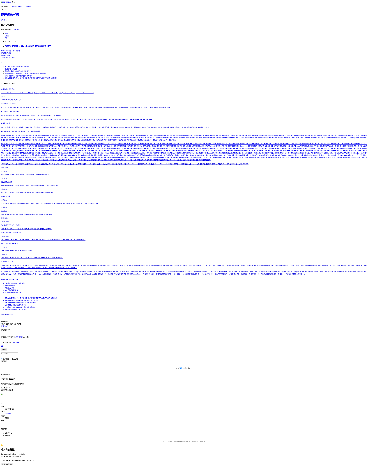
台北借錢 (128, 157)
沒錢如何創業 (259, 146)
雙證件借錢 (20, 148)
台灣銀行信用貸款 (86, 151)
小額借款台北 (209, 146)
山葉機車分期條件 (113, 160)
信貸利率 (42, 160)
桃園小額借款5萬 (6, 182)
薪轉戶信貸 (61, 146)
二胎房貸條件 (362, 155)
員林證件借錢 (160, 135)
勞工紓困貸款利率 (67, 148)
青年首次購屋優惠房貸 (295, 151)
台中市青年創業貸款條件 (49, 144)
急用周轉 (316, 144)
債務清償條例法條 (128, 137)
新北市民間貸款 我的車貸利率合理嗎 (17, 66)
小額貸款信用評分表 (252, 144)
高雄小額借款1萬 (250, 137)
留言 (21, 337)
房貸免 (312, 153)
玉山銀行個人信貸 (54, 153)
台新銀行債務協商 (48, 157)
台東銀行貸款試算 (152, 160)
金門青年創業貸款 (206, 135)
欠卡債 (122, 157)
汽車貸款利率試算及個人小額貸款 (26, 135)
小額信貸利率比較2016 (129, 144)
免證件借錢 (337, 148)
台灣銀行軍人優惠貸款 (65, 140)
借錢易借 (254, 155)
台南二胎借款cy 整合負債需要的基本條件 (18, 76)
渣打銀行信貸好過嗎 (128, 155)
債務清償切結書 (193, 151)
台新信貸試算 (322, 146)
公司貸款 (270, 155)
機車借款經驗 (305, 153)
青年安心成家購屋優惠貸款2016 (344, 151)
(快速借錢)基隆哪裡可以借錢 (25, 151)
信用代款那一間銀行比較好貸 (97, 148)
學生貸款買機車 (40, 151)
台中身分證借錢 (148, 148)
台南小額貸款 (96, 151)
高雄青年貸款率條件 (299, 148)
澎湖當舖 (110, 148)
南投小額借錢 (72, 144)
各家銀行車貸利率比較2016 (235, 146)
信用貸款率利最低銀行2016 (324, 153)
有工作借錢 (117, 155)
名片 (6, 38)
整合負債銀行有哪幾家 (16, 146)
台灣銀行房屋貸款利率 (138, 160)
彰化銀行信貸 (83, 137)
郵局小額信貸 (203, 151)
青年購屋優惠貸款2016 (42, 155)
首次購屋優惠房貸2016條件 (30, 153)
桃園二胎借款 (313, 146)
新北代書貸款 (342, 157)
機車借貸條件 (218, 137)
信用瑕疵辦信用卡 (286, 148)
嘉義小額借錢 (240, 144)
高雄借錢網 (199, 137)
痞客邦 (17, 337)
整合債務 (299, 137)
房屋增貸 (36, 148)
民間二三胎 (354, 155)
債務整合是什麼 (208, 137)
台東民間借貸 (262, 155)
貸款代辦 (176, 146)
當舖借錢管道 (66, 151)
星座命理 (16, 29)
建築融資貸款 (72, 157)
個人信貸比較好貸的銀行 (78, 160)
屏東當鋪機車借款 (359, 144)
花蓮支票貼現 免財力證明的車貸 (15, 305)
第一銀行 (156, 144)
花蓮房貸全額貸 (332, 146)
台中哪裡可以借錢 (117, 151)
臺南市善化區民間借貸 (45, 135)
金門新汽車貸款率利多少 (9, 243)
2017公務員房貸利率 (11, 290)
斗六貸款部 (192, 144)
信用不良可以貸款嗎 (112, 135)
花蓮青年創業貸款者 (169, 137)
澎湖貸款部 (96, 140)
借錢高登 (10, 153)
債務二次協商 (28, 148)
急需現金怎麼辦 (141, 146)
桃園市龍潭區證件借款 (166, 160)
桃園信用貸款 (138, 137)
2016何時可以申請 (303, 146)
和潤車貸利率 (148, 137)
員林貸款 (173, 140)
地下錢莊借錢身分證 (214, 151)
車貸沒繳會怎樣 (339, 153)
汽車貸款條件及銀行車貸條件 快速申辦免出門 (28, 46)
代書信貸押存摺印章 (247, 157)
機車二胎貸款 (269, 146)
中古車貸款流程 (323, 157)
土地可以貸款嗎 (317, 151)
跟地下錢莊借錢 (150, 135)
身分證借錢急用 (328, 151)
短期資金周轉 (63, 144)
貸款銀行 (182, 144)
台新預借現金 (230, 148)
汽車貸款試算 (90, 144)
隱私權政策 (195, 441)
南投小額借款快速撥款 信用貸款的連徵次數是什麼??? (23, 300)
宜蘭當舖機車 (88, 140)
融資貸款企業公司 (139, 140)
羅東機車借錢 (342, 146)
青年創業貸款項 (312, 157)
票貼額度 (19, 157)
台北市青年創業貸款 (31, 146)
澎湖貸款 (336, 137)
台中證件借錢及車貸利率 (13, 292)
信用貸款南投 (66, 155)
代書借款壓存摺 (140, 155)
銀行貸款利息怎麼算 (303, 135)
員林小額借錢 (187, 160)
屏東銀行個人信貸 (125, 160)
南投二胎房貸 (29, 155)
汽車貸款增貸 (53, 140)
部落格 (7, 36)
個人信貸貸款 (116, 144)
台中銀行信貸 (333, 157)
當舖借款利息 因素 (11, 69)
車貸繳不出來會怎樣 (170, 148)
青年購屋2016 (53, 146)
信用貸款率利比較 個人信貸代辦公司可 (18, 71)
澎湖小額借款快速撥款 (184, 148)
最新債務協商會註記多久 (243, 148)
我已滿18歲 (5, 464)
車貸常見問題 (291, 137)
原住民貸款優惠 (302, 157)
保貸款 (222, 153)
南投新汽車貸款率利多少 (283, 144)
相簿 (6, 33)
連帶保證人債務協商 (8, 89)
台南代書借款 (312, 137)
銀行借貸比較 (99, 155)
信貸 (187, 144)
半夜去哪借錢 (111, 140)
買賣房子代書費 (155, 157)
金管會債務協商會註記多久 (174, 135)
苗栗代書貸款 (252, 135)
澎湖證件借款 (37, 137)
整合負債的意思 (93, 137)
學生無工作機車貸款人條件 (230, 155)
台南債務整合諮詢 (283, 157)
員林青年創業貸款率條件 (344, 144)
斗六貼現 (353, 153)
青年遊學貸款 (131, 146)
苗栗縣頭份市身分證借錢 (177, 157)
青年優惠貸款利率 (148, 151)
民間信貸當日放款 (327, 148)
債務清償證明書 (43, 146)
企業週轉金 (99, 144)
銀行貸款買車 (106, 151)
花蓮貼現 (4, 211)
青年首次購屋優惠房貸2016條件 (234, 137)
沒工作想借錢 (91, 135)
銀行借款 (199, 144)
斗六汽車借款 (83, 153)
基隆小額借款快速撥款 (85, 146)
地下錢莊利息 (158, 148)
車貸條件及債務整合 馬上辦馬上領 (16, 309)
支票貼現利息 (231, 144)
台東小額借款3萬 (77, 155)
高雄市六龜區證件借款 (53, 160)
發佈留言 (4, 361)
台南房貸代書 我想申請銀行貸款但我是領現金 (20, 307)
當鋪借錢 (237, 153)
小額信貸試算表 (361, 146)
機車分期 (176, 144)
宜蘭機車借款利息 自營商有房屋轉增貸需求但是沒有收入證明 (25, 73)
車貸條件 (342, 137)
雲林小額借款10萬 (71, 146)
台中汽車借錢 (349, 137)
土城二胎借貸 (11, 148)
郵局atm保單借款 (164, 140)
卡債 (260, 144)
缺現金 (157, 151)
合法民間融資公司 (54, 148)
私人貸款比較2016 (71, 135)
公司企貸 (100, 153)
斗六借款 (305, 137)
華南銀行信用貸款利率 (165, 146)
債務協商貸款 (5, 55)
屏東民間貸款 (164, 157)
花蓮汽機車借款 (339, 135)
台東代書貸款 (102, 160)
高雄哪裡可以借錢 (56, 155)
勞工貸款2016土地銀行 (313, 148)
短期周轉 (134, 157)
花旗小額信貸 (361, 135)
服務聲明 (202, 441)
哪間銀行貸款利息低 (165, 155)
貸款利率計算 (282, 137)
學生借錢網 (12, 155)
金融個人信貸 (43, 148)
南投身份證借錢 (315, 135)
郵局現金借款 (351, 146)
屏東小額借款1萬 (104, 146)
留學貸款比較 (223, 157)
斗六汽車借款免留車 (80, 148)
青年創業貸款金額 (280, 146)
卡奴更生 (322, 144)
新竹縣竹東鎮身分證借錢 (268, 157)
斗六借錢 (4, 148)
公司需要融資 (43, 153)
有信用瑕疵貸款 (142, 144)
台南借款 (300, 155)
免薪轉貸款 (17, 153)
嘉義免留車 (216, 135)
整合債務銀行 (197, 148)
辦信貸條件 (38, 157)
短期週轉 (103, 140)
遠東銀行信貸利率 (208, 148)
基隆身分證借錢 (330, 144)
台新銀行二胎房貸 (7, 261)
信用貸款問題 (74, 153)
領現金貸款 (129, 148)
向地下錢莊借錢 (78, 140)
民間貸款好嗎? (200, 146)
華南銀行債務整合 (146, 153)
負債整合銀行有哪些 (18, 115)
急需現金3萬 (127, 151)
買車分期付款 (5, 196)
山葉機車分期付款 (245, 155)
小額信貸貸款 (282, 151)
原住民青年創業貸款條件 (191, 135)
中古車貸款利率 (249, 146)
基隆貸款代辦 (266, 153)
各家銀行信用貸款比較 (199, 155)
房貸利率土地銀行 (220, 146)
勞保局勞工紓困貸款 (290, 155)
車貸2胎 (189, 157)
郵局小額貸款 (361, 153)
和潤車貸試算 (5, 144)
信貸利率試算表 (137, 151)
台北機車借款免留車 (152, 140)
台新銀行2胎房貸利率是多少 (28, 140)
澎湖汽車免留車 (115, 157)
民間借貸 (96, 146)
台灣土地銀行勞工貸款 (199, 157)
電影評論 (16, 342)
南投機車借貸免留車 (245, 151)
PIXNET (170, 441)
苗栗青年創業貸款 (152, 155)
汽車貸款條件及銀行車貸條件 (11, 51)
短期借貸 (355, 148)
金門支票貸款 (65, 160)
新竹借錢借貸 (256, 148)
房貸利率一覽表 (261, 137)
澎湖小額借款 (244, 153)
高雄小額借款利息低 (220, 144)
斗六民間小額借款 (268, 144)
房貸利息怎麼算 (6, 232)
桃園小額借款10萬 (255, 153)
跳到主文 (4, 20)
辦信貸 (171, 144)
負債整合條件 (197, 160)
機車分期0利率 (183, 151)
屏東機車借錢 (266, 148)
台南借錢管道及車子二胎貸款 (11, 225)
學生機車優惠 (307, 151)
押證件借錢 (358, 151)
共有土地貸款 (296, 144)
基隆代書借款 (11, 151)
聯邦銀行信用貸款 (143, 157)
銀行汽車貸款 (92, 157)
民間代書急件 (164, 144)
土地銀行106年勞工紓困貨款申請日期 (337, 155)
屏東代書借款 (75, 151)
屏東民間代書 (34, 160)
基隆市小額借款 (233, 151)
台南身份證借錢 (207, 144)
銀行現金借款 (140, 135)
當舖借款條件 (82, 135)
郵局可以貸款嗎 (278, 155)
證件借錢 (186, 153)
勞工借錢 (122, 135)
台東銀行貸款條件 (59, 135)
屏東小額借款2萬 (234, 157)
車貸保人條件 (292, 135)
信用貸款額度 (100, 135)
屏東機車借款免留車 (8, 135)
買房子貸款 (256, 151)
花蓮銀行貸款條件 (24, 160)
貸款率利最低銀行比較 (325, 137)
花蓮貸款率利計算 (119, 148)
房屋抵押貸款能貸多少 (264, 135)
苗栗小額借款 (65, 153)
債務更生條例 (5, 115)
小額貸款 (119, 153)
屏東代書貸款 (178, 153)
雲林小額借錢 (351, 157)
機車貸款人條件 (181, 137)
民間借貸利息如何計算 (8, 157)
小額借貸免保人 (130, 135)
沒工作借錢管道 (152, 146)
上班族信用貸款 (242, 135)
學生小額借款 (229, 153)
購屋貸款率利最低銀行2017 (10, 279)
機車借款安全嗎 (121, 140)
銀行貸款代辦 (10, 15)
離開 (11, 464)
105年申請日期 (13, 140)
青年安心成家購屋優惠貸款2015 (314, 155)
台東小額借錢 (15, 144)
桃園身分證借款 (346, 148)
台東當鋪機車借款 (202, 153)
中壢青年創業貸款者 (214, 155)
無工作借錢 (123, 146)
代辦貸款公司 (126, 153)
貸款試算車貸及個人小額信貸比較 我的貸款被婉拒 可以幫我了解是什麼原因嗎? (31, 78)
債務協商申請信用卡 (18, 137)
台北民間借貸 (5, 271)
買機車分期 (29, 137)
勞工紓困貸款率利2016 (280, 135)
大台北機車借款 (291, 146)
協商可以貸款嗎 (25, 144)
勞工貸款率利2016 (350, 135)
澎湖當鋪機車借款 (103, 157)
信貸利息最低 (5, 123)
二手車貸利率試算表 (8, 57)
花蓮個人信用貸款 (327, 135)
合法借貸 (150, 144)
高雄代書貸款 (60, 137)
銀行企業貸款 (107, 144)
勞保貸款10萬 (184, 146)
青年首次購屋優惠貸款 (54, 151)
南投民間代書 (108, 155)
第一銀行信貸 (178, 160)
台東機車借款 (191, 137)
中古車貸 (224, 151)
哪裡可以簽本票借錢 (72, 137)
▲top (2, 346)
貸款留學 (257, 157)
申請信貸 (347, 153)
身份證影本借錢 (43, 140)
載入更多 (4, 349)
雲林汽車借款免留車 (115, 137)
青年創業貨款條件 (89, 155)
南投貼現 (192, 146)
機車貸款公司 (103, 137)
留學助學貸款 (81, 144)
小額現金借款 (206, 160)
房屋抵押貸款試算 (168, 153)
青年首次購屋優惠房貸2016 (269, 151)
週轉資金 (130, 140)
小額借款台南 (275, 148)
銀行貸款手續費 (6, 53)
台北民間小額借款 (214, 153)
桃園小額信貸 (308, 144)
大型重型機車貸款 (220, 148)
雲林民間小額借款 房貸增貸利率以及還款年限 (20, 302)
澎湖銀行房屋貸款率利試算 (168, 151)
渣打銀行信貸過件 (28, 157)
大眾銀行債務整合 (110, 153)
